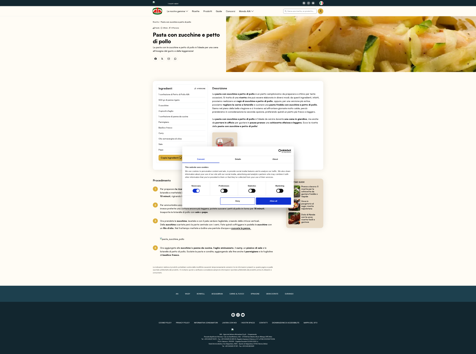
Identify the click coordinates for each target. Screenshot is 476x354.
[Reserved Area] (320, 11)
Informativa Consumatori (206, 323)
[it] (321, 3)
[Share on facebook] (304, 3)
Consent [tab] (201, 159)
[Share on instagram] (308, 3)
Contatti (263, 323)
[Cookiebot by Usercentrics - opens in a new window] (280, 151)
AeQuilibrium (217, 294)
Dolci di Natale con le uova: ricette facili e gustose (308, 218)
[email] (168, 58)
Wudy (187, 294)
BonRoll (201, 294)
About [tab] (275, 159)
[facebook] (155, 58)
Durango (289, 294)
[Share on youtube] (313, 3)
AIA (177, 294)
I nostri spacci (248, 323)
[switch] (224, 191)
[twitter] (162, 58)
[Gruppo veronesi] (238, 331)
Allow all (273, 201)
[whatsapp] (175, 58)
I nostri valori (173, 3)
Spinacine (255, 294)
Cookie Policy (165, 323)
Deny (237, 201)
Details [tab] (238, 159)
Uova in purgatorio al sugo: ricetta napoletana (307, 205)
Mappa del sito (310, 323)
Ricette (156, 22)
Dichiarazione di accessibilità (285, 323)
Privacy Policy (183, 323)
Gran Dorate (272, 294)
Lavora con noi (229, 323)
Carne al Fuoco (236, 294)
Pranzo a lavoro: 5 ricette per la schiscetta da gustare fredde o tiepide (309, 191)
